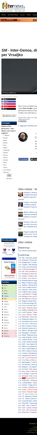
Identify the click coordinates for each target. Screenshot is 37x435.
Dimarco (5, 155)
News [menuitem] (29, 15)
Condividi (24, 159)
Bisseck (5, 138)
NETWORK (32, 423)
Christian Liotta (24, 119)
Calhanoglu (6, 150)
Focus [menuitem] (22, 15)
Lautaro (5, 157)
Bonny (5, 162)
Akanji (5, 140)
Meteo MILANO (9, 259)
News (24, 117)
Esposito (5, 160)
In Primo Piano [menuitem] (13, 15)
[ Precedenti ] (9, 254)
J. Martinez (6, 135)
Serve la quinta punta (29, 250)
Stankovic (6, 172)
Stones (5, 167)
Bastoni (5, 143)
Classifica (5, 282)
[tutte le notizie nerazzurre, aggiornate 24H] (13, 6)
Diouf (4, 145)
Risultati (9, 178)
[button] (9, 175)
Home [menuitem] (4, 15)
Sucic (4, 165)
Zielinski (5, 152)
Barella (5, 147)
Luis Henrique (7, 170)
